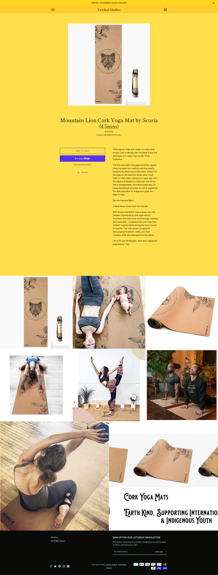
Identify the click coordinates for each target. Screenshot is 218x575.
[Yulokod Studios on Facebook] (51, 566)
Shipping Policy (58, 541)
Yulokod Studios (109, 9)
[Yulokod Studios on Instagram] (64, 566)
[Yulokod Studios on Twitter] (55, 566)
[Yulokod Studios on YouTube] (68, 566)
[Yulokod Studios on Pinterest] (59, 566)
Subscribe (159, 552)
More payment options (82, 164)
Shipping (99, 135)
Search (54, 537)
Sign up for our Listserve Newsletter (136, 537)
